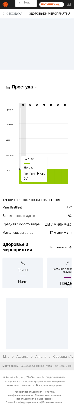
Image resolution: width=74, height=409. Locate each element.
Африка (22, 357)
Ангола (40, 357)
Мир (6, 357)
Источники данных (53, 402)
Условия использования (29, 392)
